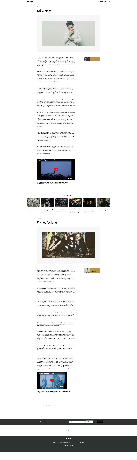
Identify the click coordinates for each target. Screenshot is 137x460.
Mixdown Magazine (50, 405)
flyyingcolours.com (57, 392)
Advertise (65, 442)
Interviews (39, 6)
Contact (71, 442)
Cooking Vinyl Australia (56, 183)
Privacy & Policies (57, 442)
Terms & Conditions (79, 442)
